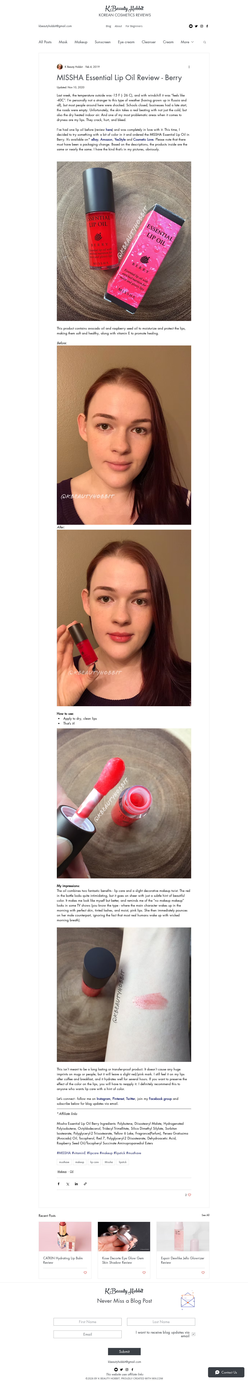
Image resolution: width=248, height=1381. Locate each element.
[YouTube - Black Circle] (191, 26)
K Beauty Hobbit (124, 9)
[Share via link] (85, 1184)
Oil (71, 1171)
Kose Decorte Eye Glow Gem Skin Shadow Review (123, 1260)
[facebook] (207, 26)
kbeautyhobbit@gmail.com (55, 26)
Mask (63, 42)
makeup (79, 1162)
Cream (168, 42)
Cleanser (149, 42)
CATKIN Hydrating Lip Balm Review (63, 1260)
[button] (204, 42)
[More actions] (189, 67)
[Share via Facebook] (58, 1184)
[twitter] (196, 26)
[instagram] (202, 26)
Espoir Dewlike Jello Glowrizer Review (182, 1260)
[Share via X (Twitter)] (67, 1184)
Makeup (81, 42)
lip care (94, 1162)
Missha (109, 1162)
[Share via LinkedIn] (76, 1184)
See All (205, 1215)
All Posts (45, 42)
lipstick (123, 1162)
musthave (64, 1162)
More (185, 42)
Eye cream (126, 42)
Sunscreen (103, 42)
